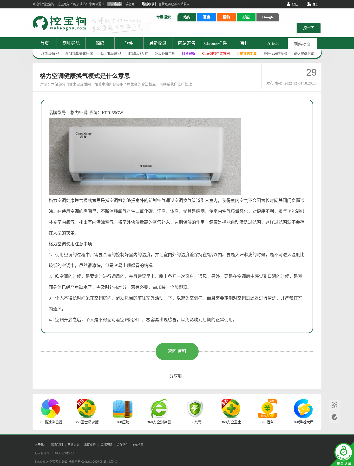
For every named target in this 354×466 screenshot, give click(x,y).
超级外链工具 (165, 53)
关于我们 (40, 444)
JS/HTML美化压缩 (79, 53)
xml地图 (138, 444)
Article (273, 43)
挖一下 (308, 28)
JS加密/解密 (50, 53)
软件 (129, 43)
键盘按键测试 (304, 53)
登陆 (295, 4)
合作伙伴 (122, 444)
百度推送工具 (246, 53)
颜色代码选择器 (275, 53)
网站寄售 (186, 43)
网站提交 (302, 44)
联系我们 (57, 444)
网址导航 (71, 43)
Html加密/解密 (110, 53)
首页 (44, 43)
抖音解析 (188, 53)
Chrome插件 (215, 43)
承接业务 (90, 444)
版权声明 (106, 444)
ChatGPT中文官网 (216, 53)
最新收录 (157, 43)
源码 (100, 43)
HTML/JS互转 (138, 53)
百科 (244, 43)
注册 (315, 4)
